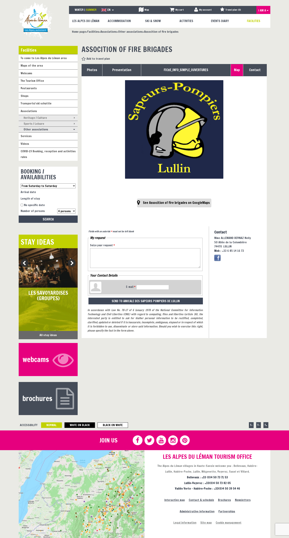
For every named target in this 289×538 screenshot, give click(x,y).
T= (251, 425)
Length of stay (30, 198)
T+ (266, 425)
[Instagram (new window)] (172, 440)
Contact (255, 70)
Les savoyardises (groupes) (48, 295)
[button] (177, 10)
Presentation (121, 70)
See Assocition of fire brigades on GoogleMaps (176, 202)
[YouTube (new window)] (161, 440)
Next (70, 263)
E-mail (130, 287)
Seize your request (102, 245)
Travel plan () (233, 9)
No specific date (34, 205)
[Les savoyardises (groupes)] (48, 268)
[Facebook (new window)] (217, 258)
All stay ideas (48, 335)
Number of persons (33, 211)
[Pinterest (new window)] (184, 440)
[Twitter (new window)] (149, 440)
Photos (92, 70)
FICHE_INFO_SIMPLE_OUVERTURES (186, 70)
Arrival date (28, 192)
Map (237, 70)
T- (258, 425)
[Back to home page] (36, 20)
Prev (23, 263)
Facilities (29, 50)
